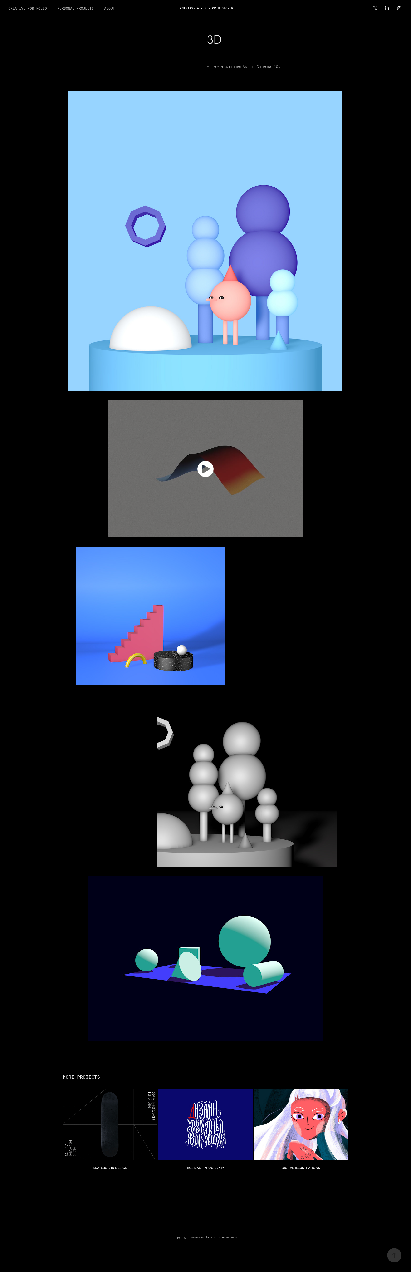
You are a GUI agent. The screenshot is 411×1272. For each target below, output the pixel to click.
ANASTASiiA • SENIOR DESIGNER (206, 8)
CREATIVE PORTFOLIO (27, 8)
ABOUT (109, 8)
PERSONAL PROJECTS (75, 8)
